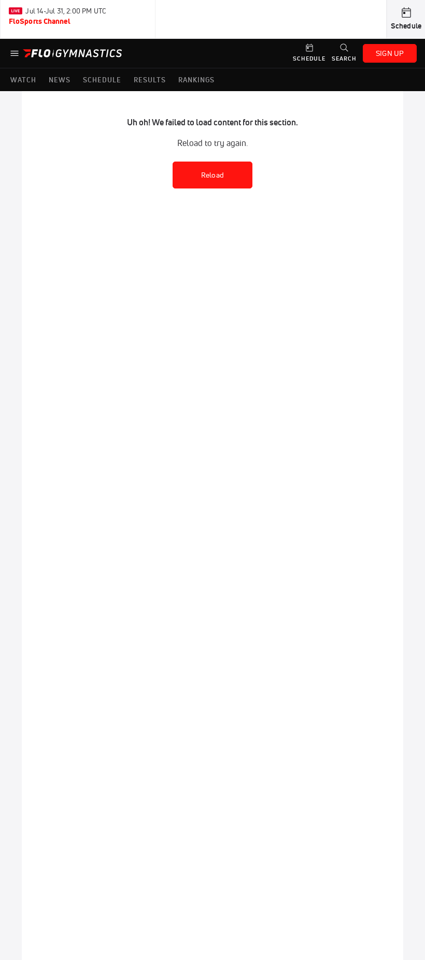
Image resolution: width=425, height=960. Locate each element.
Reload (212, 175)
